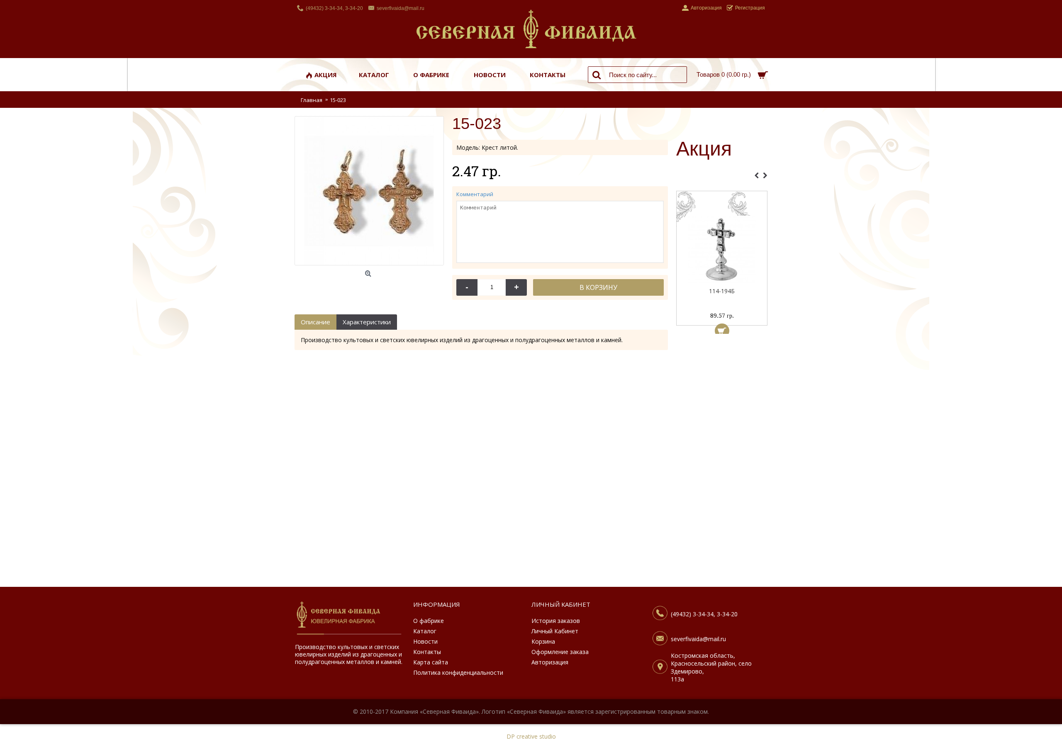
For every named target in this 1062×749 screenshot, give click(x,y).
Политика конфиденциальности (458, 672)
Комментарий (474, 194)
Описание (315, 322)
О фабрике (428, 621)
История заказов (555, 621)
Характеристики (367, 322)
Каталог (424, 631)
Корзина (543, 641)
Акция (704, 149)
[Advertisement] (721, 462)
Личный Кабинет (554, 631)
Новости (425, 641)
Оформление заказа (560, 652)
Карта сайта (430, 662)
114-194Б (722, 291)
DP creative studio (531, 736)
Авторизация (549, 662)
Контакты (427, 652)
